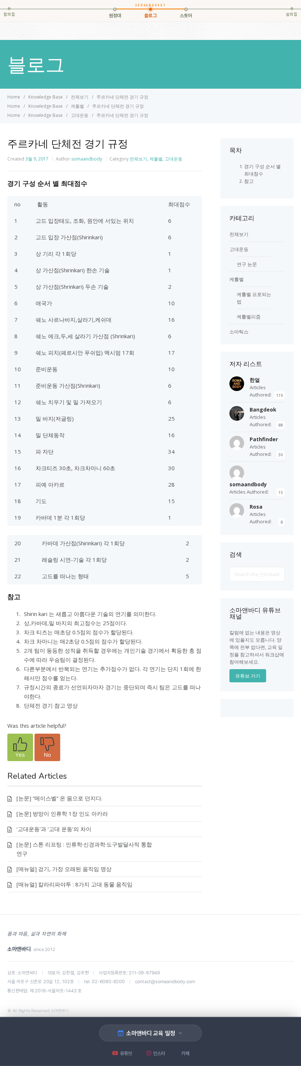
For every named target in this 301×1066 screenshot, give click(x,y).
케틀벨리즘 (249, 316)
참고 (249, 181)
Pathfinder (264, 439)
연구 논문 (247, 264)
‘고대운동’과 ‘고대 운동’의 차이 (54, 829)
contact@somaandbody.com (165, 981)
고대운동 (173, 159)
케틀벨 (156, 159)
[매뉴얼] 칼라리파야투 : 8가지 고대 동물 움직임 (75, 884)
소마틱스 (239, 331)
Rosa (256, 506)
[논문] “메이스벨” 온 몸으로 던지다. (59, 798)
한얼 (255, 379)
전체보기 (138, 159)
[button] (20, 747)
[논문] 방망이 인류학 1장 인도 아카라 (62, 813)
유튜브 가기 (247, 675)
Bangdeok (263, 409)
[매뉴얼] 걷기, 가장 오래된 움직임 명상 (64, 869)
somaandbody (86, 159)
